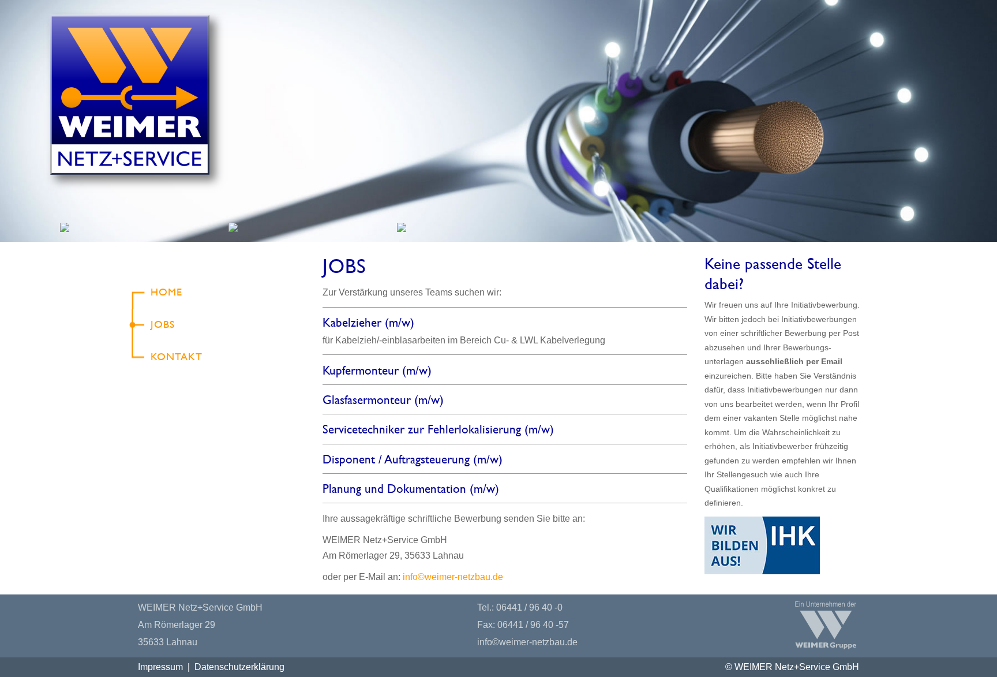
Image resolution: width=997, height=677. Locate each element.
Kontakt (177, 356)
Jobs (163, 324)
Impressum (160, 667)
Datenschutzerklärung (239, 667)
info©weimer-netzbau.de (453, 577)
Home (166, 292)
